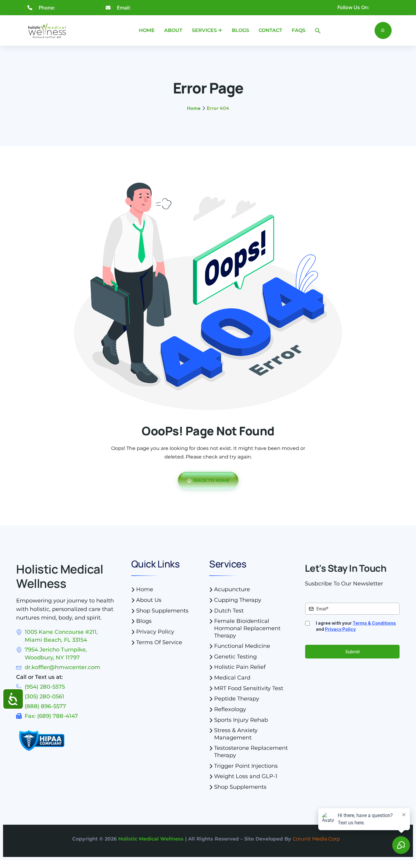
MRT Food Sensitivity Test (248, 688)
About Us (148, 600)
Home (147, 30)
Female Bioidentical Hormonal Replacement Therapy (247, 628)
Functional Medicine (242, 646)
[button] (318, 30)
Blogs (240, 30)
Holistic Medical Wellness (59, 576)
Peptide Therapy (236, 698)
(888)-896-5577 (74, 8)
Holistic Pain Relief (240, 667)
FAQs (298, 30)
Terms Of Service (159, 642)
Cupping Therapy (237, 600)
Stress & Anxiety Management (236, 734)
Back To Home (211, 480)
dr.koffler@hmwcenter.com (163, 8)
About (173, 30)
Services (204, 30)
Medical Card (232, 677)
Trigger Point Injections (246, 766)
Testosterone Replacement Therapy (251, 752)
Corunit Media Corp (316, 839)
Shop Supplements (162, 610)
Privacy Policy (155, 631)
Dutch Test (229, 610)
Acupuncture (232, 589)
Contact (270, 30)
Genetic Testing (235, 656)
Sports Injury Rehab (241, 720)
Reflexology (230, 709)
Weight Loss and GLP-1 (245, 776)
